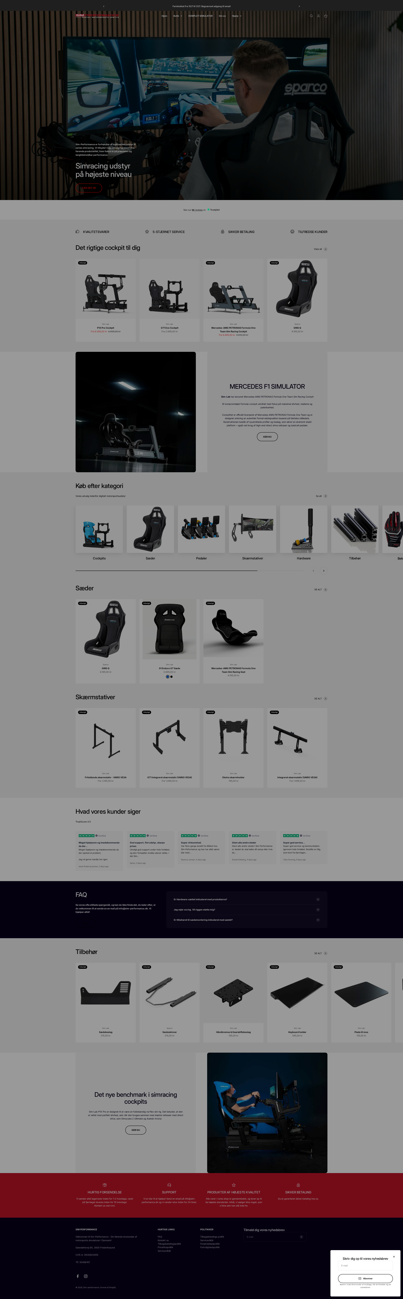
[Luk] (393, 1256)
